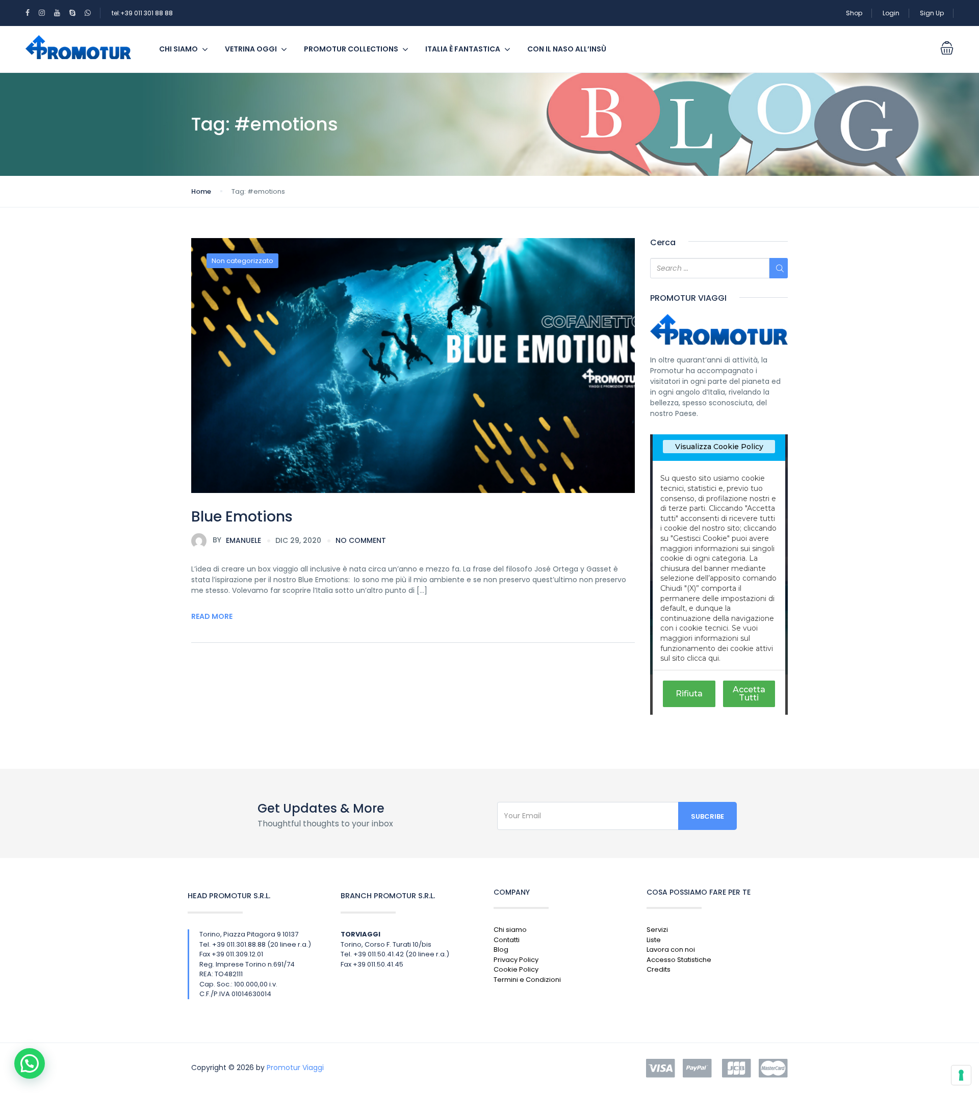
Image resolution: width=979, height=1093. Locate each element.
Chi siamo (178, 49)
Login (891, 13)
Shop (854, 13)
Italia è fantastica (462, 49)
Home (201, 191)
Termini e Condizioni (527, 979)
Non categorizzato (242, 261)
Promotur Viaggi (295, 1067)
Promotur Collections (351, 49)
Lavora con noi (671, 949)
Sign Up (932, 13)
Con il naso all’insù (566, 49)
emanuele (237, 540)
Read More (212, 616)
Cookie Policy (516, 969)
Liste (654, 940)
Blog (501, 949)
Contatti (507, 940)
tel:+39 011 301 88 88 (142, 13)
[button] (29, 1063)
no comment (361, 540)
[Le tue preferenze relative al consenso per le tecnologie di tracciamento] (961, 1075)
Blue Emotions (242, 517)
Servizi (657, 929)
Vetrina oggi (251, 49)
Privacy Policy (516, 960)
